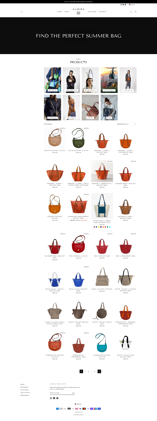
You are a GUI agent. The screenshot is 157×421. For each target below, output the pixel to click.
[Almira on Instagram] (51, 398)
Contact (103, 11)
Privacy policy (24, 390)
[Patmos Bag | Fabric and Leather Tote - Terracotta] (94, 227)
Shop (67, 11)
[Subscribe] (73, 393)
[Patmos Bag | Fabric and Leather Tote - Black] (101, 227)
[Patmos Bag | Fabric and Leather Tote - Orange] (103, 227)
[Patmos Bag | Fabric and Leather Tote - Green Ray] (107, 227)
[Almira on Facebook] (54, 398)
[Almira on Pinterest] (57, 398)
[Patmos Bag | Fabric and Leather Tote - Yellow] (99, 227)
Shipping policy (24, 395)
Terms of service (25, 392)
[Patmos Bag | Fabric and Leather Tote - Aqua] (110, 227)
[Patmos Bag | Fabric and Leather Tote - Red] (105, 227)
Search (22, 384)
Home (59, 11)
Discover (92, 11)
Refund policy (24, 387)
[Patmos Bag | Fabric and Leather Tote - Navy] (96, 227)
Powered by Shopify (78, 414)
